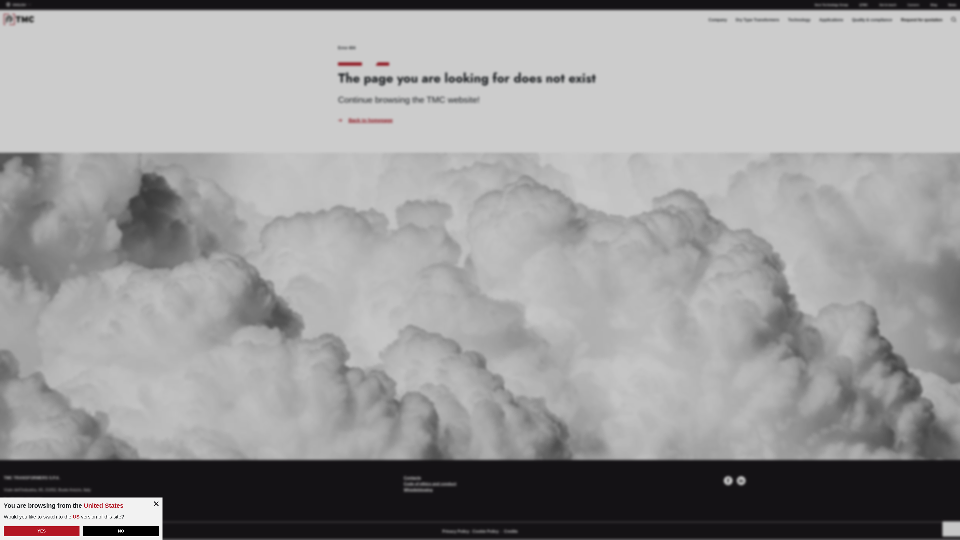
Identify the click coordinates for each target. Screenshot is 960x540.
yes (42, 531)
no (121, 531)
